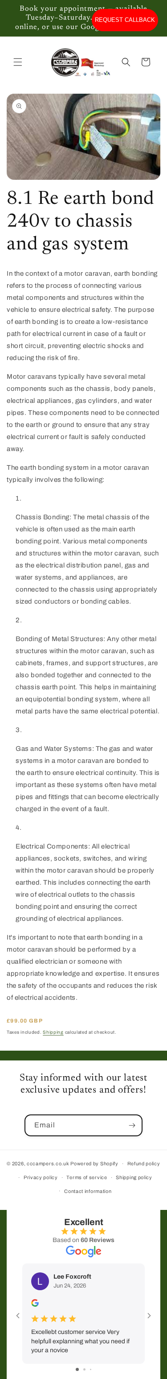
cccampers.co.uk (48, 1163)
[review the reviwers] (35, 1304)
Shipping (53, 1032)
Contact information (87, 1191)
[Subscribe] (132, 1125)
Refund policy (143, 1163)
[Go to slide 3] (90, 1369)
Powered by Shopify (94, 1163)
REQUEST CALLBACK (125, 20)
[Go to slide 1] (77, 1369)
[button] (18, 62)
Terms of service (86, 1177)
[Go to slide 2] (84, 1369)
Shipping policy (134, 1177)
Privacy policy (41, 1177)
